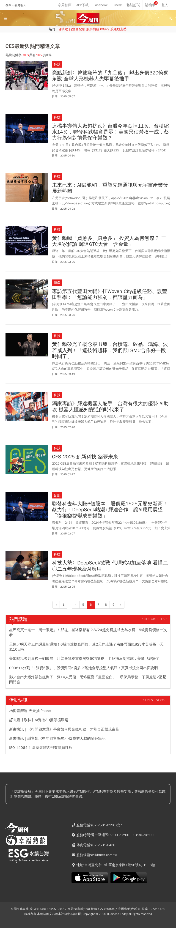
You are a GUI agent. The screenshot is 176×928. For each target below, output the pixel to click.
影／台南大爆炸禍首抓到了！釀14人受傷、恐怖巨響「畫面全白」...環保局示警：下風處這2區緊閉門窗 (87, 679)
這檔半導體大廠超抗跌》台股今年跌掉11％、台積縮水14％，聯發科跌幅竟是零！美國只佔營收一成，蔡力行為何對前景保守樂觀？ (110, 132)
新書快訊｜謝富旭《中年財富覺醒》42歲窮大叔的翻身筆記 (57, 738)
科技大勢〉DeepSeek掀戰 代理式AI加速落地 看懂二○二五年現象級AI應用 (110, 566)
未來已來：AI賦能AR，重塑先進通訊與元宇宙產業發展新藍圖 (110, 188)
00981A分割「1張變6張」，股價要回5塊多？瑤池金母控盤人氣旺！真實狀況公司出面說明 (83, 668)
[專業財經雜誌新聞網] (88, 18)
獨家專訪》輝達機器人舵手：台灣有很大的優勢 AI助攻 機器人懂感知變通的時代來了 (110, 407)
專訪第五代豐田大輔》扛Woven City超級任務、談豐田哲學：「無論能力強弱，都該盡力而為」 (109, 294)
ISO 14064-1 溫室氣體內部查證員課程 (40, 747)
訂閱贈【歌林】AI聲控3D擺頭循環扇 (38, 720)
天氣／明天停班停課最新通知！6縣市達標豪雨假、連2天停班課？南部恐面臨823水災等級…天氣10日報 (86, 647)
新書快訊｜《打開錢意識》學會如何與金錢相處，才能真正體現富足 (64, 729)
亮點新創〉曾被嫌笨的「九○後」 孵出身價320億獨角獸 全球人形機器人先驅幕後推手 (110, 76)
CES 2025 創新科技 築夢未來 (85, 457)
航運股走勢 (118, 29)
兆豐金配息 (77, 29)
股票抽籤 (92, 29)
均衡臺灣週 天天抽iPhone (30, 711)
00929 (104, 29)
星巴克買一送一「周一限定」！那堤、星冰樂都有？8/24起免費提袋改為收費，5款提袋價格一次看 (88, 632)
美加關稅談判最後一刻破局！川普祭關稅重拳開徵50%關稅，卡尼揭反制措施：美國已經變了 (84, 658)
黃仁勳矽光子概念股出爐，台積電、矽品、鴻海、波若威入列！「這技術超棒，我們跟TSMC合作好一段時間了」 (110, 350)
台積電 (63, 29)
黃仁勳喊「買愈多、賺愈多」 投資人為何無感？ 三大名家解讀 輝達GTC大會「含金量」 (109, 241)
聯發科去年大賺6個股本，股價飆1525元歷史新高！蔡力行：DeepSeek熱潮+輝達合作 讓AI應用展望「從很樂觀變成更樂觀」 (110, 510)
